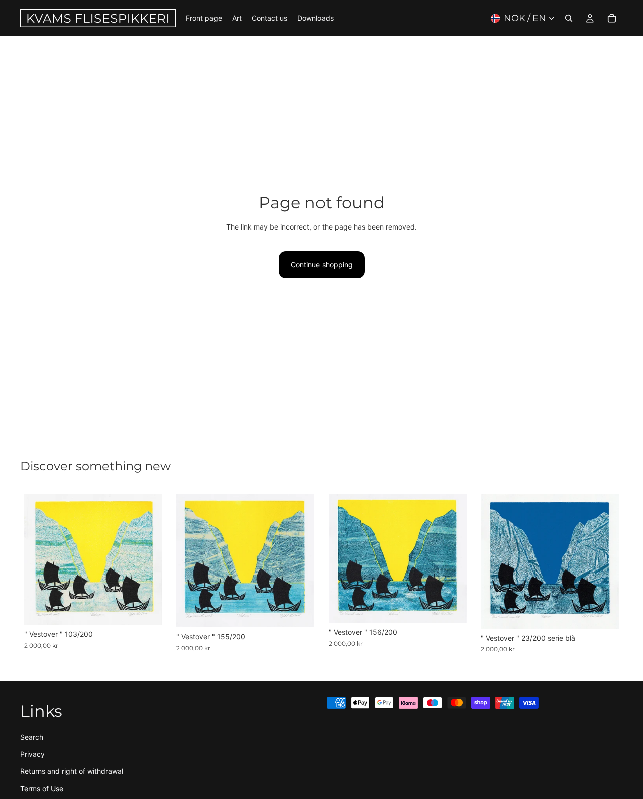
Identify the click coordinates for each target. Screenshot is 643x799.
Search (31, 736)
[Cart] (612, 18)
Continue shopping (322, 264)
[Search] (569, 18)
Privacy (32, 754)
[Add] (147, 610)
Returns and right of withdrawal (71, 771)
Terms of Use (41, 788)
